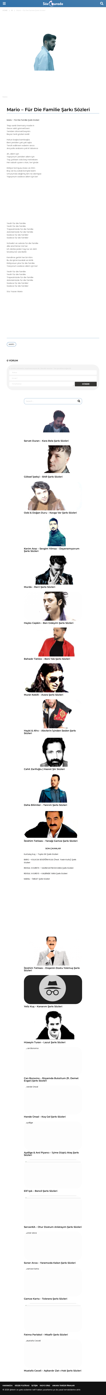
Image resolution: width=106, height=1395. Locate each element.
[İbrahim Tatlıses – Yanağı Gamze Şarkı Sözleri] (53, 824)
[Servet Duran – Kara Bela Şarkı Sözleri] (53, 423)
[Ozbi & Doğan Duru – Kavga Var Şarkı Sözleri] (53, 495)
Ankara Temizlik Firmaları (63, 1385)
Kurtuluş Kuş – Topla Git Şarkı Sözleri (41, 854)
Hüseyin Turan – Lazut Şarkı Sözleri (44, 1042)
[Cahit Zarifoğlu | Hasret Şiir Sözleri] (53, 752)
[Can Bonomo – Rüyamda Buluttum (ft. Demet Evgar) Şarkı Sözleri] (53, 1061)
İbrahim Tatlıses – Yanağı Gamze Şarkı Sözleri (51, 841)
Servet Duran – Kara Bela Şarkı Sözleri (46, 440)
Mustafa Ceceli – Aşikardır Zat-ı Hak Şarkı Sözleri (52, 1370)
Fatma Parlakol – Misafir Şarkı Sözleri (46, 1334)
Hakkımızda (8, 1385)
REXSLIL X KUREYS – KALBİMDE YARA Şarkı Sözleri (45, 873)
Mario (11, 344)
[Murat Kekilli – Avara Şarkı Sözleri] (53, 677)
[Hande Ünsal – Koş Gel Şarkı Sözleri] (53, 1099)
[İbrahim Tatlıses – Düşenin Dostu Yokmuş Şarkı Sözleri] (53, 951)
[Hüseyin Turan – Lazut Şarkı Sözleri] (53, 1025)
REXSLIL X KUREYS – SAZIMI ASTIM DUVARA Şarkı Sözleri (48, 868)
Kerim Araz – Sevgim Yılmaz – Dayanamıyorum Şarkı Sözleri (51, 550)
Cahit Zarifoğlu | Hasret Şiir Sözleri (44, 769)
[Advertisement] (53, 200)
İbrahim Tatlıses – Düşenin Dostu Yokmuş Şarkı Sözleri (52, 969)
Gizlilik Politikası (22, 1385)
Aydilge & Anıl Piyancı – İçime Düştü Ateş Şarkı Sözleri (51, 1153)
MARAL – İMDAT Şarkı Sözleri (37, 878)
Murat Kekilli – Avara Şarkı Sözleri (43, 694)
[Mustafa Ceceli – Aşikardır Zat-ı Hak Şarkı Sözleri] (53, 1353)
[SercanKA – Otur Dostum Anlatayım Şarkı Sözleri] (53, 1210)
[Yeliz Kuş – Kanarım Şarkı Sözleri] (53, 989)
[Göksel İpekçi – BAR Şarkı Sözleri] (53, 459)
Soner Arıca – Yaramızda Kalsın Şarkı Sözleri (50, 1262)
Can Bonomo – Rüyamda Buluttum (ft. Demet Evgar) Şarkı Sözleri (51, 1079)
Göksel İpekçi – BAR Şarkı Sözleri (43, 476)
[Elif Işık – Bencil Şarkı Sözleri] (53, 1174)
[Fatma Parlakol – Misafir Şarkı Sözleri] (53, 1317)
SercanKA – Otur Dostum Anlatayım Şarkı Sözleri (53, 1227)
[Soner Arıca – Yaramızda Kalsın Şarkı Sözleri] (53, 1245)
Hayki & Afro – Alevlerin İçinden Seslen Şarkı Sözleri (50, 732)
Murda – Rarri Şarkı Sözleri (39, 587)
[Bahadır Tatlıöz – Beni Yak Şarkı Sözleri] (53, 642)
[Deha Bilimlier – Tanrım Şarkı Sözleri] (53, 788)
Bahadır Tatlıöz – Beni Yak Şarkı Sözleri (47, 658)
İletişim (35, 1385)
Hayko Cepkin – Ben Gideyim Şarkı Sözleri (48, 623)
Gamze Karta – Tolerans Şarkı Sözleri (45, 1298)
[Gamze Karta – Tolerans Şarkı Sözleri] (53, 1281)
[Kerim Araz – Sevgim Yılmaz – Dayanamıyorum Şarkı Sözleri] (53, 531)
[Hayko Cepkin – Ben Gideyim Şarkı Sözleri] (53, 606)
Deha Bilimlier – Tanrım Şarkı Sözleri (45, 805)
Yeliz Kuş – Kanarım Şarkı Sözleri (43, 1006)
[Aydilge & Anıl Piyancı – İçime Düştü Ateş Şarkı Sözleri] (53, 1135)
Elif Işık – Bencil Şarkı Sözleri (40, 1191)
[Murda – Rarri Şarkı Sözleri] (53, 570)
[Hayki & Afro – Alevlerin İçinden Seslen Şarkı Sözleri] (53, 713)
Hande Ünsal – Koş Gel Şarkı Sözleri (45, 1116)
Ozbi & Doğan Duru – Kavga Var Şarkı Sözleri (50, 512)
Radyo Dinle (45, 1385)
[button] (4, 3)
